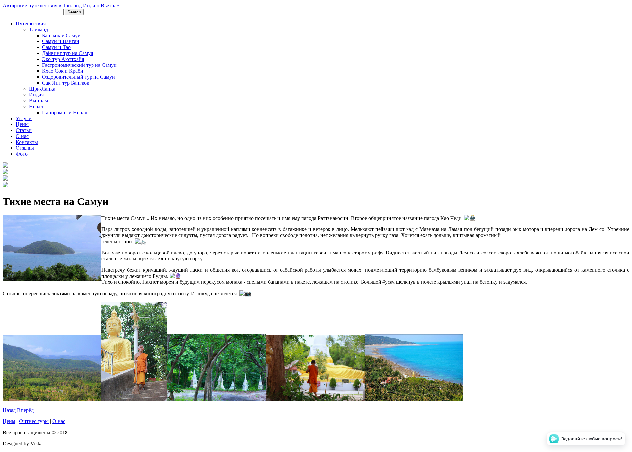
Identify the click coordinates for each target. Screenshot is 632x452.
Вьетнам (38, 100)
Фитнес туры (34, 421)
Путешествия (31, 23)
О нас (22, 136)
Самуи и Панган (60, 41)
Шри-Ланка (42, 89)
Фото (22, 154)
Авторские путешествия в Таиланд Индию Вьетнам (61, 5)
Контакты (27, 142)
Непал (36, 106)
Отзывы (25, 148)
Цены (22, 124)
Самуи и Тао (56, 47)
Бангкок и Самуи (61, 35)
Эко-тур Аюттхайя (63, 59)
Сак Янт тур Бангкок (65, 83)
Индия (36, 94)
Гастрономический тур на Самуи (79, 65)
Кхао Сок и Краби (62, 71)
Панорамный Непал (64, 112)
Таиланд (38, 29)
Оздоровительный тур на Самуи (78, 77)
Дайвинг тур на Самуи (67, 53)
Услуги (24, 118)
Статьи (24, 130)
